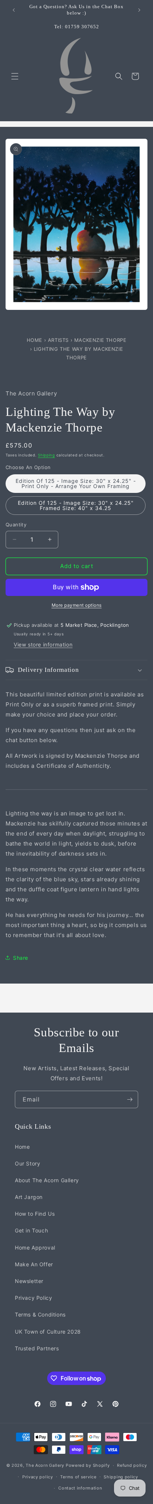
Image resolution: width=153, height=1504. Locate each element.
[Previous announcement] (14, 10)
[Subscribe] (129, 1099)
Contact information (80, 1488)
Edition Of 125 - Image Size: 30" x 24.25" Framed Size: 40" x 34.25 (76, 505)
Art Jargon (29, 1197)
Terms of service (78, 1476)
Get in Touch (31, 1230)
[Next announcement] (139, 10)
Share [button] (20, 958)
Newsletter (29, 1281)
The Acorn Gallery (45, 1465)
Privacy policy (37, 1476)
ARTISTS (58, 340)
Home (35, 340)
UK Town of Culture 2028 (48, 1331)
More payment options (77, 605)
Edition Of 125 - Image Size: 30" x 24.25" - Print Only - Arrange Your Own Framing (76, 483)
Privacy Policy (33, 1298)
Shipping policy (121, 1476)
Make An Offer (34, 1264)
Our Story (27, 1163)
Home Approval (35, 1247)
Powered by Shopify (88, 1465)
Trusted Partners (37, 1348)
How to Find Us (35, 1213)
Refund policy (132, 1465)
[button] (15, 76)
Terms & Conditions (40, 1314)
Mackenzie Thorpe (100, 340)
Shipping (46, 455)
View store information (43, 644)
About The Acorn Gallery (47, 1180)
